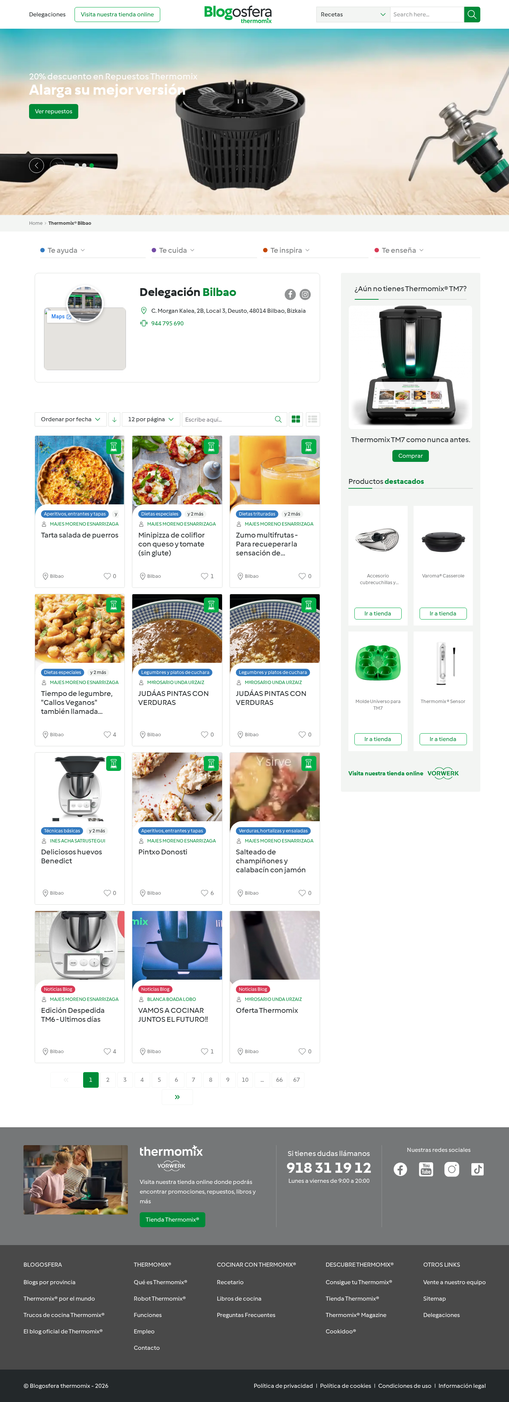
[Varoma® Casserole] (443, 538)
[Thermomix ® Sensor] (443, 663)
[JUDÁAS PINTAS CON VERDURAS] (177, 637)
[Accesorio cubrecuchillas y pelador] (378, 538)
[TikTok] (477, 1169)
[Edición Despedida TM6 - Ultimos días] (80, 954)
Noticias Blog (58, 989)
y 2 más (195, 514)
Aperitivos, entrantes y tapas (75, 514)
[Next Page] (177, 1097)
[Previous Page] (66, 1080)
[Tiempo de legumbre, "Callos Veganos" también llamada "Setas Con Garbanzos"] (80, 637)
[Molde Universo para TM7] (378, 663)
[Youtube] (426, 1169)
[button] (353, 14)
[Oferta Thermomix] (275, 954)
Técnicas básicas (62, 831)
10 (245, 1079)
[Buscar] (472, 14)
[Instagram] (451, 1169)
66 (279, 1079)
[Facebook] (400, 1169)
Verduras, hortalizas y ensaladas (273, 831)
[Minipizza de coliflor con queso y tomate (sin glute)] (177, 479)
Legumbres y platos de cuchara (175, 672)
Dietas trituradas (257, 514)
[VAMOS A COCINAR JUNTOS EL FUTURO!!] (177, 954)
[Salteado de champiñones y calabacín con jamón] (275, 796)
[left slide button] (36, 165)
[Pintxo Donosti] (177, 796)
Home (35, 223)
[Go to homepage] (238, 14)
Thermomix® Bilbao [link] (69, 223)
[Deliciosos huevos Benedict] (80, 796)
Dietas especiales (159, 514)
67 (296, 1079)
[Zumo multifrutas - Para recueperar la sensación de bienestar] (275, 479)
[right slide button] (57, 165)
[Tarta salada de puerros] (80, 479)
